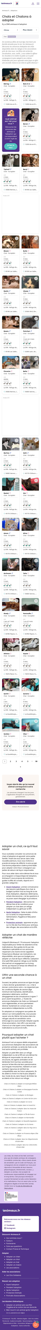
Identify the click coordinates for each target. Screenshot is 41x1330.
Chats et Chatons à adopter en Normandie (19, 1118)
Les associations (12, 1268)
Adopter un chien (13, 1257)
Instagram (11, 1228)
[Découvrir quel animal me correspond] (10, 130)
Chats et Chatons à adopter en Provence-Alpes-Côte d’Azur (20, 1134)
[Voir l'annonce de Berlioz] (10, 457)
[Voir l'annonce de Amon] (10, 537)
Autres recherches (24, 1326)
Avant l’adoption (13, 887)
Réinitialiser (11, 37)
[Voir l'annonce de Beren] (30, 130)
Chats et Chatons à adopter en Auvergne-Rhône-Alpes (20, 1085)
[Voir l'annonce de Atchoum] (10, 577)
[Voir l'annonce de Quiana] (30, 697)
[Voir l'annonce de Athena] (10, 657)
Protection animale (14, 922)
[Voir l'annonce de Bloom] (10, 255)
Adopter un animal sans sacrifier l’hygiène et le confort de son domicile (21, 1306)
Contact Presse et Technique (17, 1249)
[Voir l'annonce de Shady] (10, 617)
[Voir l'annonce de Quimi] (10, 697)
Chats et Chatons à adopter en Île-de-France (19, 1114)
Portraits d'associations (15, 1295)
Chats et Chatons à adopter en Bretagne (19, 1095)
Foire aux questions (14, 1246)
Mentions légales (22, 1319)
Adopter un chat (12, 1262)
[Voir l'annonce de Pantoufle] (30, 617)
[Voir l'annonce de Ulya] (30, 737)
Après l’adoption (13, 912)
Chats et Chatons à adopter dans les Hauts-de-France (20, 1110)
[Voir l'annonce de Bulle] (30, 255)
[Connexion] (33, 4)
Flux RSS (13, 1319)
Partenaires (11, 1243)
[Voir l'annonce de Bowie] (10, 335)
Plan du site (5, 1321)
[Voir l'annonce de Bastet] (10, 497)
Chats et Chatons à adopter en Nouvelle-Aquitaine (19, 1121)
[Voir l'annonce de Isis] (30, 497)
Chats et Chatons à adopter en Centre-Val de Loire (19, 1098)
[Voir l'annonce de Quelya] (10, 737)
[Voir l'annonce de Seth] (30, 457)
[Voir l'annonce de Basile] (10, 295)
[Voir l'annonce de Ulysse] (30, 295)
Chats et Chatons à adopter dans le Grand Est (19, 1105)
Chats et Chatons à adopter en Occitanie (19, 1124)
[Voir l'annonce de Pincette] (10, 375)
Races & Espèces (28, 1321)
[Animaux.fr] (6, 3)
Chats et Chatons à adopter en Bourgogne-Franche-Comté (20, 1090)
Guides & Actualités (16, 1321)
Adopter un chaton (13, 1265)
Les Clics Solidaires (13, 1275)
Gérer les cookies (33, 1319)
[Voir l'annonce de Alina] (30, 537)
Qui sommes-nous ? (14, 1238)
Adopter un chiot (13, 1259)
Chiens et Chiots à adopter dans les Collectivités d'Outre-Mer (20, 1146)
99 (36, 761)
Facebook (11, 1225)
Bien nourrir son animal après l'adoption (22, 1311)
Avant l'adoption (12, 1284)
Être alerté (20, 802)
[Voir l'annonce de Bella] (30, 375)
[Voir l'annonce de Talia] (30, 577)
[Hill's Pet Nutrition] (16, 3)
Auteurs (9, 1241)
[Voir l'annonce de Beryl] (30, 173)
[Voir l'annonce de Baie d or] (30, 87)
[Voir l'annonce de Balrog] (10, 87)
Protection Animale (14, 1293)
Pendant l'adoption (13, 1287)
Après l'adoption (12, 1290)
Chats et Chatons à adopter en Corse (19, 1102)
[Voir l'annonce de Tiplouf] (10, 173)
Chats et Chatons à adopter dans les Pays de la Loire (20, 1129)
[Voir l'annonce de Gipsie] (30, 657)
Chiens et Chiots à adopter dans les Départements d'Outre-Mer (20, 1140)
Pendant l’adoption (14, 902)
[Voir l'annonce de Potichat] (30, 335)
